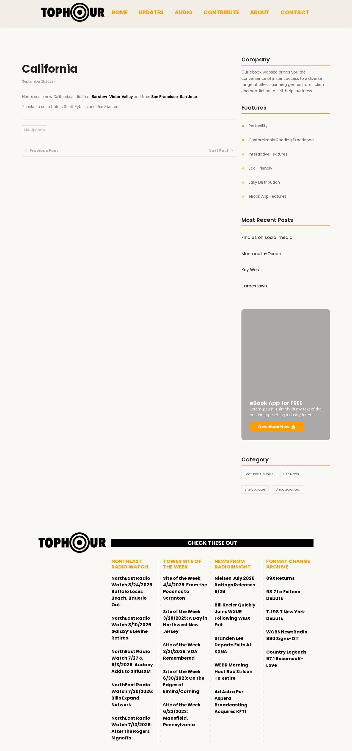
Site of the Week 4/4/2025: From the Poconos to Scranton (185, 588)
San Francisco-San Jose (174, 96)
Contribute (221, 12)
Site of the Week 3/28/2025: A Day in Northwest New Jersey (185, 621)
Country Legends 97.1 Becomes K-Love (286, 658)
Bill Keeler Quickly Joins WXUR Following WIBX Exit (235, 615)
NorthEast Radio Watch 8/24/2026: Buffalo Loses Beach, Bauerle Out (132, 591)
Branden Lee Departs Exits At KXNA (233, 645)
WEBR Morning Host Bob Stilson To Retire (233, 671)
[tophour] (73, 12)
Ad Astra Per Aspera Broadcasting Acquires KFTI (231, 702)
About (260, 12)
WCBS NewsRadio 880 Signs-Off (286, 635)
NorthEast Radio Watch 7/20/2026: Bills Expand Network (132, 695)
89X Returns (280, 578)
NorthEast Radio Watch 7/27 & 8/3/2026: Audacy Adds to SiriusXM (132, 661)
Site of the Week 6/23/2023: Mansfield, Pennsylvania (181, 715)
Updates (151, 12)
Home (120, 12)
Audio (184, 12)
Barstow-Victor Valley (112, 96)
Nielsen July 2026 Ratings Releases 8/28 (235, 585)
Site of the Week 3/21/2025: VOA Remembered (181, 651)
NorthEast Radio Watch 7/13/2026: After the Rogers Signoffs (131, 728)
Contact (294, 12)
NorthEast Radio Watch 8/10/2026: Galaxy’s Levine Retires (131, 628)
